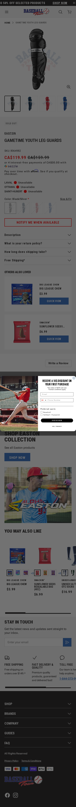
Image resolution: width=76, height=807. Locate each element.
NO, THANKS (57, 426)
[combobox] (44, 400)
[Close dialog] (74, 378)
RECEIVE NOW (57, 420)
